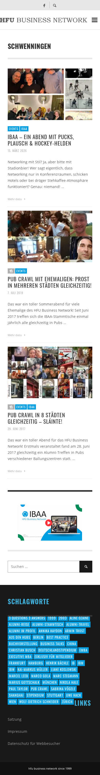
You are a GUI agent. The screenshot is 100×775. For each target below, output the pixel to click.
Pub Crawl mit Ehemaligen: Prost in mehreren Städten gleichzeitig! (50, 282)
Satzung (15, 719)
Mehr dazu (15, 199)
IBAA (24, 129)
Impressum (17, 731)
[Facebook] (44, 5)
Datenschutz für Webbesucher (34, 743)
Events (13, 129)
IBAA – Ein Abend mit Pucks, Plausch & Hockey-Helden (41, 139)
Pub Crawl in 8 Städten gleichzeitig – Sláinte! (36, 418)
